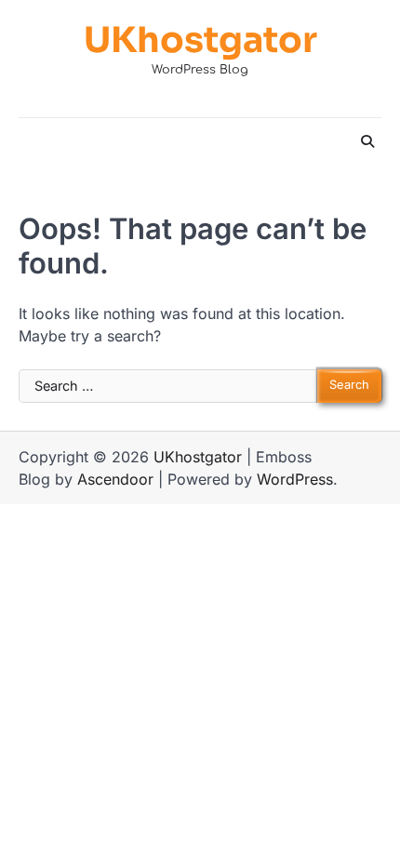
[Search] (367, 141)
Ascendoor (115, 479)
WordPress (295, 479)
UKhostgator (200, 40)
